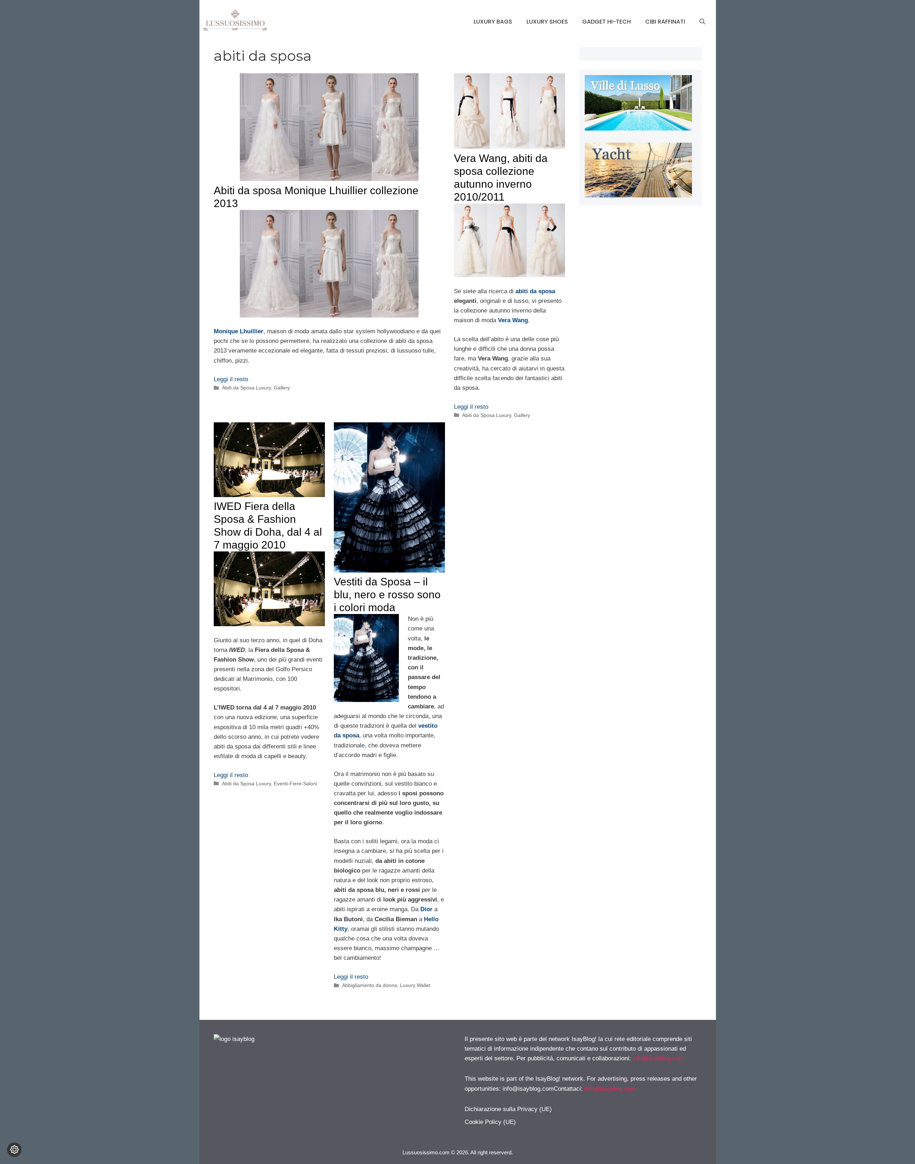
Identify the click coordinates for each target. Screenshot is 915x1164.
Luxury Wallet (415, 985)
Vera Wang (513, 320)
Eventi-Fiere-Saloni (295, 783)
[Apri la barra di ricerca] (702, 22)
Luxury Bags (493, 22)
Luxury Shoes (547, 22)
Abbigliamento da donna (369, 985)
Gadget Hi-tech (606, 22)
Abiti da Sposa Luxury (246, 388)
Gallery (282, 388)
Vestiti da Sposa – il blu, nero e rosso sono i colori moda (387, 594)
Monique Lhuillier (238, 331)
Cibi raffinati (665, 22)
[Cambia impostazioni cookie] (14, 1150)
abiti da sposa (535, 291)
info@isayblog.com (658, 1058)
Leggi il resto (231, 379)
